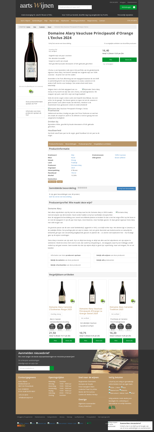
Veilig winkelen (52, 417)
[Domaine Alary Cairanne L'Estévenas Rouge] (62, 292)
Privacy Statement (85, 406)
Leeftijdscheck (79, 417)
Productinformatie (56, 144)
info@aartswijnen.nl (26, 398)
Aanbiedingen (37, 21)
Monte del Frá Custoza (87, 392)
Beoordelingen (70, 144)
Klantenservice (132, 2)
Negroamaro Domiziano (87, 381)
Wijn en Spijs (54, 21)
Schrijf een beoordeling (126, 189)
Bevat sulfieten (120, 158)
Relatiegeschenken (78, 21)
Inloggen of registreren (24, 417)
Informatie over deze (66, 255)
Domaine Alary (76, 165)
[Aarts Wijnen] (37, 6)
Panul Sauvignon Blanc (87, 387)
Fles (110, 60)
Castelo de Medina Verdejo (88, 395)
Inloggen (123, 2)
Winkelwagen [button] (128, 7)
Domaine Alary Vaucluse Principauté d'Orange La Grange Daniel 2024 (90, 311)
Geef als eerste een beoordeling (60, 197)
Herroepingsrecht (104, 417)
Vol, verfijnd (85, 318)
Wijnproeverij (92, 21)
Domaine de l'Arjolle (86, 384)
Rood (49, 27)
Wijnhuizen (65, 21)
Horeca (62, 417)
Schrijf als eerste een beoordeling (60, 43)
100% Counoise (120, 155)
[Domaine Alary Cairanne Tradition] (123, 292)
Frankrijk (42, 27)
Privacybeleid (91, 417)
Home (28, 27)
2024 (73, 168)
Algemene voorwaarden (87, 404)
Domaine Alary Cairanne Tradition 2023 (121, 308)
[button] (52, 327)
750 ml (73, 173)
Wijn (45, 21)
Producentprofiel (85, 144)
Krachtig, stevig (56, 314)
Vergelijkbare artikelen (102, 144)
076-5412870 (114, 2)
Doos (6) (128, 60)
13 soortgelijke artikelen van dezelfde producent (120, 43)
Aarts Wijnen (25, 21)
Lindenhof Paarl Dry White (88, 389)
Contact (102, 21)
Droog (73, 160)
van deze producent (65, 260)
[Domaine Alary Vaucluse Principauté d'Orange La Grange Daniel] (92, 292)
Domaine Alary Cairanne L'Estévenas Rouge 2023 (60, 308)
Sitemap (69, 417)
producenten (105, 260)
